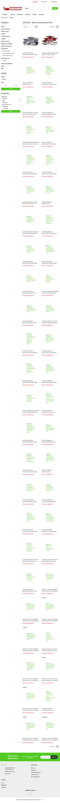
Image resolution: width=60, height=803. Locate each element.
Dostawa (33, 768)
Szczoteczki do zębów (8, 55)
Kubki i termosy (5, 41)
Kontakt (34, 14)
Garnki (3, 26)
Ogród (2, 66)
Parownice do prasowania (8, 53)
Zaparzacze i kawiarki (7, 43)
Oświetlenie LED (5, 58)
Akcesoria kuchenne (6, 46)
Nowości (12, 14)
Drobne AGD (4, 48)
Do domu (5, 60)
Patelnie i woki (5, 31)
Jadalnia (3, 38)
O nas (2, 782)
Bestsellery (20, 14)
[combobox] (30, 26)
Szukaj (10, 89)
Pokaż (10, 111)
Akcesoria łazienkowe (7, 63)
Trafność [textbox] (25, 26)
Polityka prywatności (36, 772)
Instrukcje (41, 14)
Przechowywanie (5, 36)
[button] (34, 765)
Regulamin (33, 770)
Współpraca (4, 785)
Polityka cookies (35, 774)
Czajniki (3, 34)
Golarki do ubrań (6, 50)
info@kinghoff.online (10, 771)
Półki (2, 68)
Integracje (3, 787)
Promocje (27, 14)
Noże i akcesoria (5, 29)
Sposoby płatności (35, 776)
